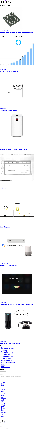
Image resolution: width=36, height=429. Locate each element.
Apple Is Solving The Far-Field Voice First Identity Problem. (13, 149)
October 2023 (3, 397)
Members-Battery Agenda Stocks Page (8, 356)
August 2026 (3, 382)
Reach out (2, 366)
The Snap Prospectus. (5, 227)
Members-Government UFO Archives (7, 357)
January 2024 (3, 396)
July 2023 (2, 399)
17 (3, 422)
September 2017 (3, 412)
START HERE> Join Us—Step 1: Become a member (7, 348)
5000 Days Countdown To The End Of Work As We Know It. (8, 362)
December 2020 (3, 409)
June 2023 (2, 400)
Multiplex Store (3, 365)
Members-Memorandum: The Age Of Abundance (9, 353)
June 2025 (2, 390)
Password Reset (5, 350)
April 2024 (2, 394)
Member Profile (5, 349)
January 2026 (3, 387)
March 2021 (2, 407)
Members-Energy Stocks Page (6, 355)
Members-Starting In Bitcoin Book (7, 358)
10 (3, 421)
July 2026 (2, 383)
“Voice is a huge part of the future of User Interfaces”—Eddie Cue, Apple (16, 304)
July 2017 (2, 413)
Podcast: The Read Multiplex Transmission (6, 360)
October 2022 (3, 404)
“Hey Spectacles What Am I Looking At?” (9, 110)
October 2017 (3, 411)
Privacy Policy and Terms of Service (5, 367)
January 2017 (3, 417)
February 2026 (3, 386)
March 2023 (2, 402)
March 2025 (2, 392)
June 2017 (2, 414)
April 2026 (2, 385)
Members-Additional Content (5, 351)
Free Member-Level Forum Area (5, 363)
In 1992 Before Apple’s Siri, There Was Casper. (10, 188)
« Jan (0, 424)
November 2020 (3, 410)
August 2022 (3, 405)
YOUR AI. (2, 364)
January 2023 (3, 403)
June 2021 (2, 406)
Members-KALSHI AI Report (6, 354)
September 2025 (3, 389)
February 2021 (3, 408)
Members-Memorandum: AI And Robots (8, 352)
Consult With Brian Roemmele (5, 359)
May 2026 (2, 384)
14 (1, 422)
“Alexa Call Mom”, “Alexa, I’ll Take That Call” (10, 343)
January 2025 (3, 393)
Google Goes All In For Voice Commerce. (9, 265)
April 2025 (2, 391)
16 (2, 422)
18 (4, 422)
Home (2, 347)
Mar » (2, 424)
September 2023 (3, 398)
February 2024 (3, 395)
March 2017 (2, 416)
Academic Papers (3, 361)
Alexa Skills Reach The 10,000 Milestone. (9, 71)
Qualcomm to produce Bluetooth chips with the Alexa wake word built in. (16, 32)
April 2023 (2, 401)
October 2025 (3, 388)
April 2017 (2, 415)
